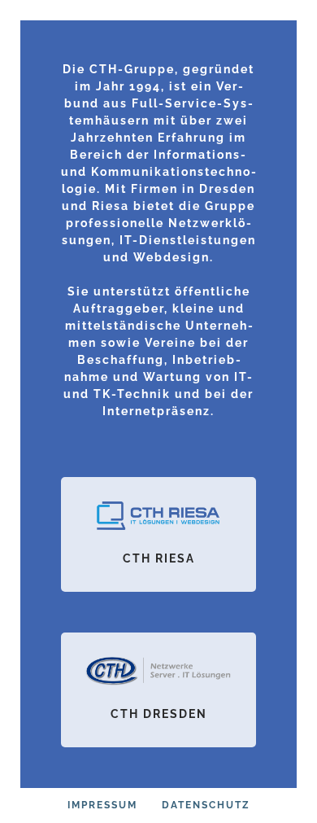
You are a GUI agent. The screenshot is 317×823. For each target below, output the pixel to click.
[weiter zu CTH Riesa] (158, 534)
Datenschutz (206, 805)
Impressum (102, 805)
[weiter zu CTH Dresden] (158, 690)
